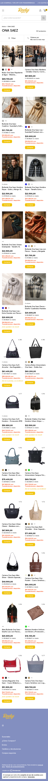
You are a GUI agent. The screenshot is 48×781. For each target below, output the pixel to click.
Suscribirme (24, 37)
